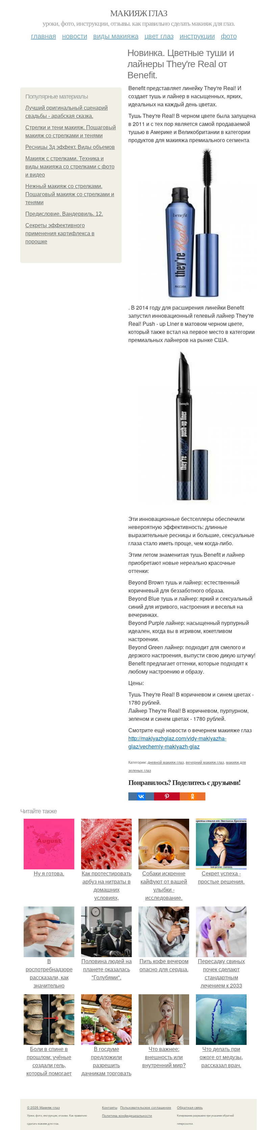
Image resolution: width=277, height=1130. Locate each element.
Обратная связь (190, 1107)
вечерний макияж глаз (205, 762)
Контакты (109, 1107)
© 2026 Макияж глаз (43, 1107)
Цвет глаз (159, 36)
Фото (229, 36)
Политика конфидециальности (127, 1115)
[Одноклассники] (192, 796)
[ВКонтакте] (141, 796)
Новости (74, 36)
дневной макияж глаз (166, 762)
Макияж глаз (138, 13)
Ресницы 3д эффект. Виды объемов (70, 147)
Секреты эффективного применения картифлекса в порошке (60, 233)
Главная (43, 36)
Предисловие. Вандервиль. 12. (64, 214)
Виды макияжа (115, 36)
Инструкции (197, 36)
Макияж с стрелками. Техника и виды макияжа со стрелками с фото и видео (70, 167)
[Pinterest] (167, 796)
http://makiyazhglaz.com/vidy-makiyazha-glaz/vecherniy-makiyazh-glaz (177, 742)
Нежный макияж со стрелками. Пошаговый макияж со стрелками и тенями (69, 194)
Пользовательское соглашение (145, 1107)
